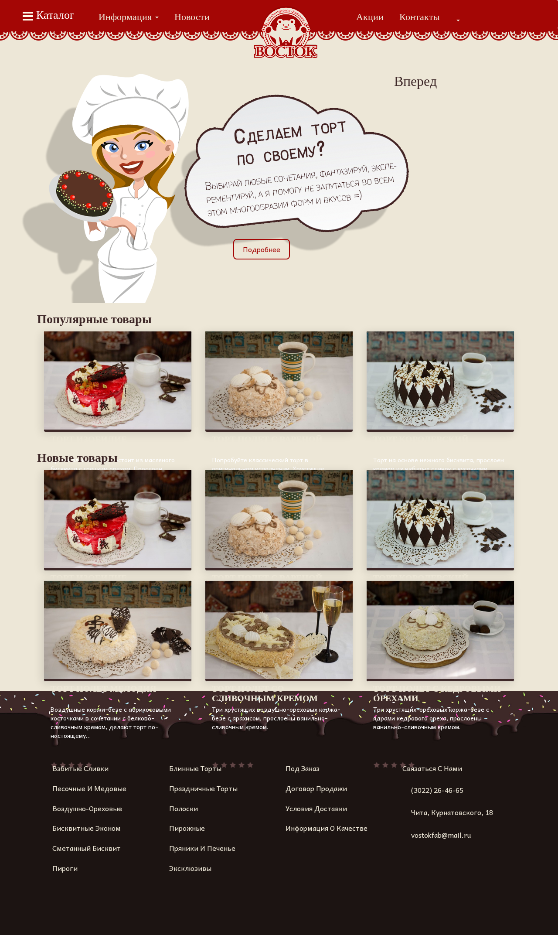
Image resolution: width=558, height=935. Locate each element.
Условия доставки (316, 808)
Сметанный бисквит (86, 847)
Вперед (415, 81)
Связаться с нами (432, 768)
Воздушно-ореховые (87, 808)
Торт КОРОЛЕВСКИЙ (421, 439)
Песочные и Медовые (89, 788)
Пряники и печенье (202, 847)
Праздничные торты (203, 788)
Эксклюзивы (190, 868)
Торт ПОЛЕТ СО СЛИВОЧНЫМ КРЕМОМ (265, 693)
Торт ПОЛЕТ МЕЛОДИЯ (103, 688)
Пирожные (187, 827)
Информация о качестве (326, 827)
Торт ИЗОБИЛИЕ (89, 439)
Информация (126, 16)
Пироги (41, 47)
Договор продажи (316, 788)
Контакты (419, 16)
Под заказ (303, 768)
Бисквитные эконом (86, 827)
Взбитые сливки (80, 768)
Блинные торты (195, 768)
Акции (370, 16)
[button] (457, 20)
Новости (192, 16)
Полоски (183, 808)
